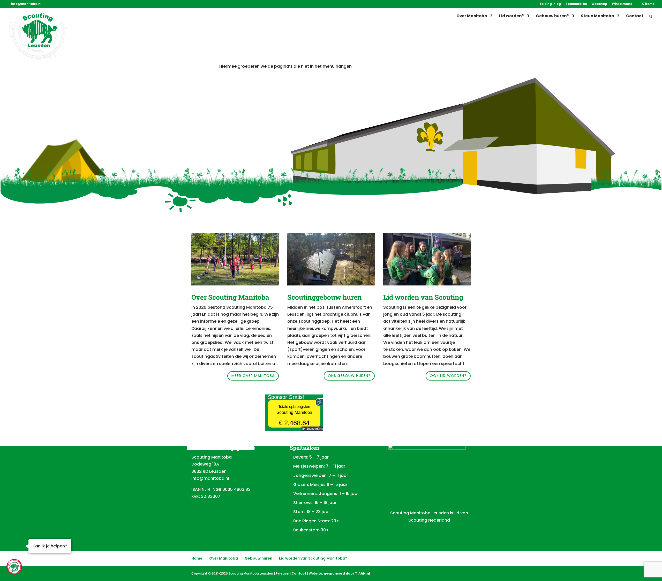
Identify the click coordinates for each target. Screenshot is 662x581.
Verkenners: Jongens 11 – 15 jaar (326, 494)
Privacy (282, 573)
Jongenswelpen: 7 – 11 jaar (320, 475)
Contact (634, 16)
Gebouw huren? (552, 16)
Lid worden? (511, 16)
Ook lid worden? (448, 375)
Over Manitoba (471, 16)
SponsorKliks (576, 4)
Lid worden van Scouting (423, 297)
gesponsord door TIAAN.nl (347, 573)
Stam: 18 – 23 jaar (311, 512)
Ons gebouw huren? (349, 375)
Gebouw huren (258, 558)
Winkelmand (622, 4)
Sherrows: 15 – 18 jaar (315, 503)
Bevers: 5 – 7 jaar (311, 457)
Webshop (599, 4)
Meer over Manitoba (253, 375)
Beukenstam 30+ (311, 530)
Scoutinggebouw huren (324, 297)
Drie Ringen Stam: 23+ (316, 521)
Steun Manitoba (597, 16)
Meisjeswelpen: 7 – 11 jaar (319, 466)
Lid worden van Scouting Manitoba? (313, 558)
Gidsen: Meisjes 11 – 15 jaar (320, 484)
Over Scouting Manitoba (230, 297)
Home (196, 558)
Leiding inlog (550, 4)
